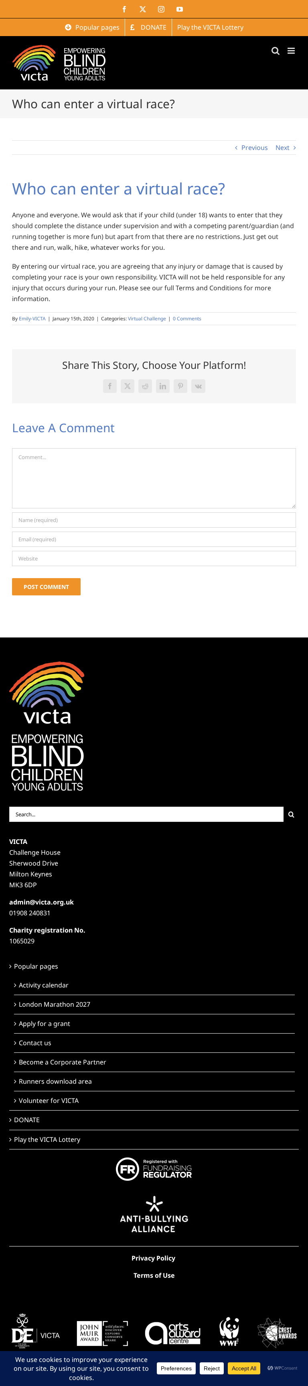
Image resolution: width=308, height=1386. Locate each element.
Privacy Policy (153, 1258)
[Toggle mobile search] (276, 51)
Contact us (35, 1042)
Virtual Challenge (147, 318)
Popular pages (36, 966)
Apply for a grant (44, 1023)
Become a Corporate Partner (62, 1062)
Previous (254, 147)
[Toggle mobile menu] (292, 51)
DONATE (27, 1119)
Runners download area (55, 1081)
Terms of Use (154, 1275)
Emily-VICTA (32, 318)
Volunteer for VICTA (49, 1100)
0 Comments (187, 318)
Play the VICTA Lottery (47, 1139)
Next (283, 147)
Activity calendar (44, 985)
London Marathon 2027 (54, 1004)
